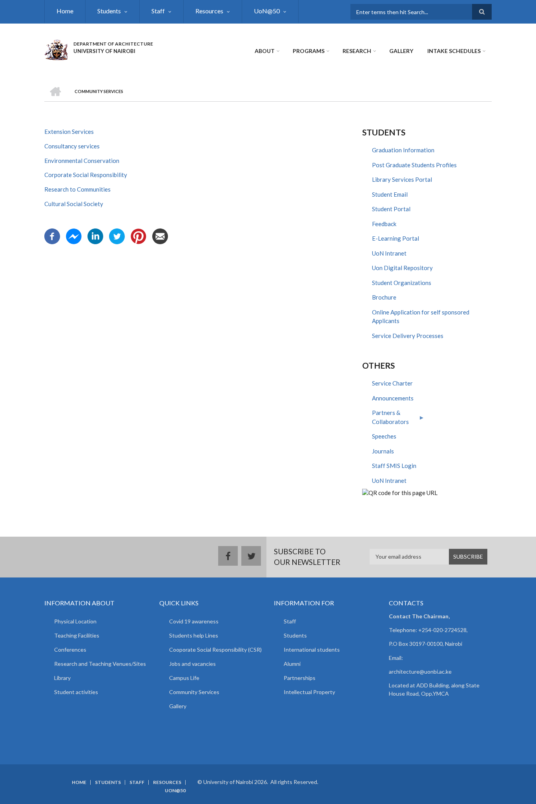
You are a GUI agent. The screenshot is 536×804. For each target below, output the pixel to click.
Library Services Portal (402, 179)
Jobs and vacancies (192, 663)
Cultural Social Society (73, 203)
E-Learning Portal (395, 238)
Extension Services (69, 131)
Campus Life (184, 677)
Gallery (401, 51)
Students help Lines (193, 635)
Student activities (76, 692)
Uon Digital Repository (402, 267)
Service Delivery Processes (407, 335)
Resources (209, 11)
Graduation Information (403, 149)
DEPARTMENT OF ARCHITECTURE (113, 44)
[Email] (160, 235)
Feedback (384, 223)
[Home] (55, 48)
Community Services (194, 692)
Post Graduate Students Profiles (414, 164)
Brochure (384, 297)
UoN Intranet (389, 253)
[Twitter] (117, 235)
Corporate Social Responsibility (86, 174)
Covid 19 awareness (194, 621)
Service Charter (392, 383)
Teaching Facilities (76, 635)
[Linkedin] (95, 235)
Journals (383, 451)
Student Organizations (401, 282)
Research (357, 51)
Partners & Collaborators (385, 419)
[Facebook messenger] (74, 235)
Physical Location (75, 621)
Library (62, 677)
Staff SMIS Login (394, 465)
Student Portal (391, 208)
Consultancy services (72, 146)
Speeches (384, 436)
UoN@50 (267, 11)
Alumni (292, 663)
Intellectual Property (309, 692)
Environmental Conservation (81, 160)
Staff (158, 11)
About (265, 51)
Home (65, 11)
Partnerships (299, 677)
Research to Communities (77, 189)
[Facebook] (52, 235)
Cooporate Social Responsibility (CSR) (215, 649)
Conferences (70, 649)
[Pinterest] (138, 235)
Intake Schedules (454, 51)
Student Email (390, 194)
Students (109, 11)
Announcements (393, 398)
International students (312, 649)
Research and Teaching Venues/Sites (100, 663)
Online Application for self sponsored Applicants (420, 317)
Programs (309, 51)
